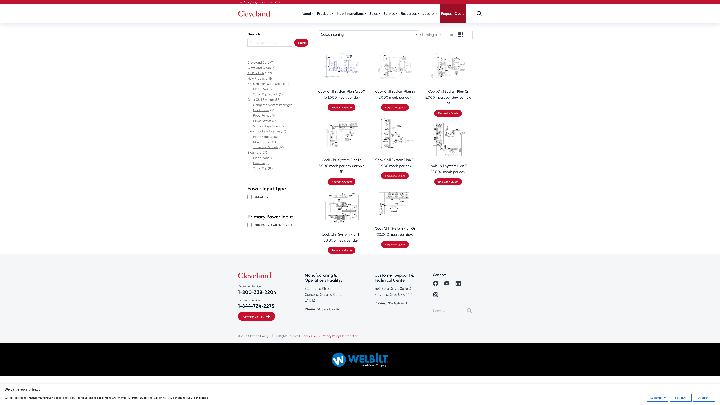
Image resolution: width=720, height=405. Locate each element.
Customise (656, 397)
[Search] (469, 310)
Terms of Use (349, 336)
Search (254, 34)
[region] (360, 394)
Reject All (680, 397)
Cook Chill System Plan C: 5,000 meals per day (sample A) (448, 97)
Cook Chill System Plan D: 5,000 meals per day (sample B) (341, 166)
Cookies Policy (311, 336)
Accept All (704, 397)
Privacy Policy (331, 336)
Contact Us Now (253, 316)
